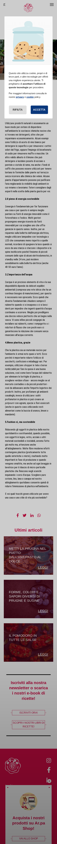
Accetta (39, 109)
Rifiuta (18, 109)
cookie (30, 97)
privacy (20, 97)
